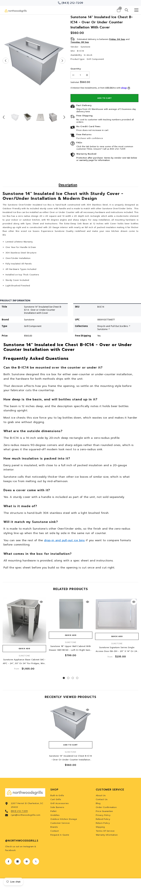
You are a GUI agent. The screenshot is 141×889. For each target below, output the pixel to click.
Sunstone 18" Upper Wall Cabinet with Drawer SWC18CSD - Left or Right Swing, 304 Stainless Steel (70, 648)
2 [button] (68, 678)
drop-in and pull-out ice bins (64, 540)
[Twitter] (35, 861)
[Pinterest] (26, 861)
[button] (6, 61)
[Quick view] (41, 602)
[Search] (126, 10)
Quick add (24, 648)
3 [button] (73, 678)
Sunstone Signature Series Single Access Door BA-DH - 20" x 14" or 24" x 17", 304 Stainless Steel (117, 649)
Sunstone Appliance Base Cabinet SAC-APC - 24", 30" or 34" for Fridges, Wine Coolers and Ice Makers (24, 661)
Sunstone (85, 46)
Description (68, 185)
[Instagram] (17, 861)
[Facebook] (8, 861)
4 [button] (77, 678)
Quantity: (75, 68)
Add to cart (104, 98)
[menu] (136, 10)
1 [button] (64, 678)
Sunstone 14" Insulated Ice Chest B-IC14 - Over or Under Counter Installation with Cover (70, 758)
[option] (34, 60)
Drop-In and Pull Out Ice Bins (112, 326)
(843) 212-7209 (19, 811)
